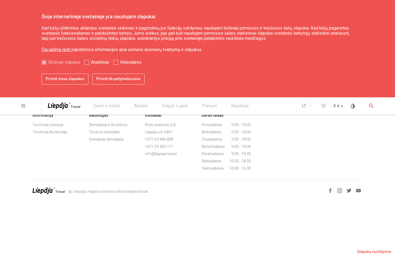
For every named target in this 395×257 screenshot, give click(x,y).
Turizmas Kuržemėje (50, 132)
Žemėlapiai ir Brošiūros (108, 125)
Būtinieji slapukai (64, 62)
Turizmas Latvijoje (48, 125)
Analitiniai (100, 62)
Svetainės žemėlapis (106, 139)
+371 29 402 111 (159, 146)
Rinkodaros (130, 62)
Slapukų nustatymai (374, 251)
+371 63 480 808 (159, 139)
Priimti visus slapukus (65, 79)
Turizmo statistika (104, 132)
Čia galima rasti (56, 49)
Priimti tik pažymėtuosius (118, 79)
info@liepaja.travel (161, 154)
